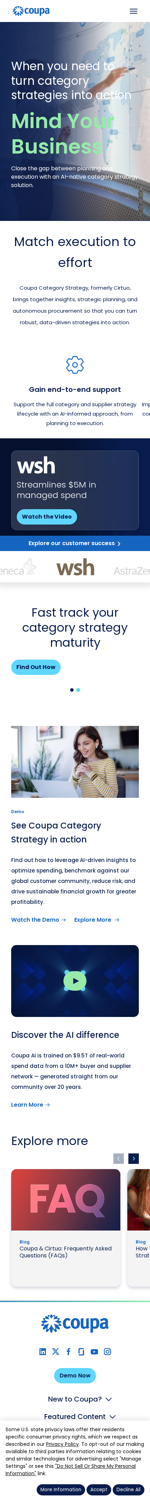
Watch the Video (47, 517)
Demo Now (75, 1376)
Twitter (55, 1351)
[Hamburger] (133, 11)
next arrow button (133, 1158)
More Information (60, 1489)
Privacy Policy (62, 1444)
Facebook (68, 1351)
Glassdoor (81, 1351)
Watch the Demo (35, 920)
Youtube (94, 1351)
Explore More (93, 920)
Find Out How (35, 667)
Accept (98, 1489)
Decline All (129, 1489)
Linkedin (42, 1351)
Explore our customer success (72, 543)
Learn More (27, 1105)
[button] (72, 690)
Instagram (107, 1351)
